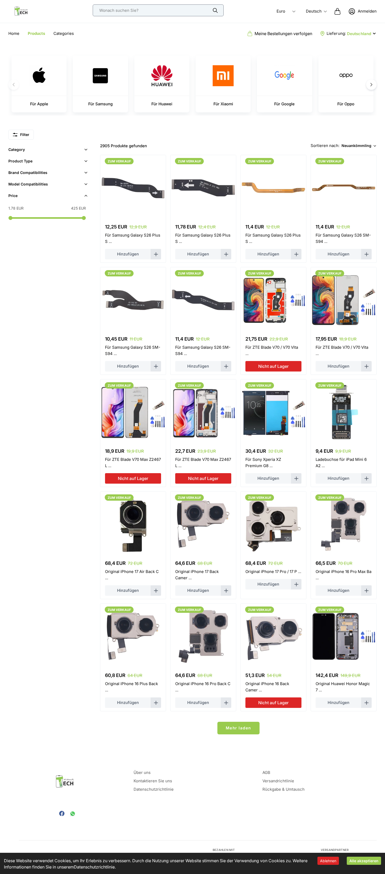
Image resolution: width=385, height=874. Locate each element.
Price (13, 195)
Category (16, 149)
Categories (63, 33)
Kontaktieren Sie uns (153, 780)
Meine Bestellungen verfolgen (283, 33)
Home (13, 33)
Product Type (20, 161)
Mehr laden (238, 727)
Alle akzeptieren (363, 861)
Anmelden (367, 11)
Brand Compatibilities (27, 172)
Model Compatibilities (28, 184)
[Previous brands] (13, 84)
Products (36, 33)
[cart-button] (337, 11)
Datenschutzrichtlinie (94, 867)
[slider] (10, 218)
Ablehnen (328, 861)
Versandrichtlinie (278, 780)
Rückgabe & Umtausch (283, 789)
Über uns (142, 772)
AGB (266, 772)
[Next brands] (371, 84)
